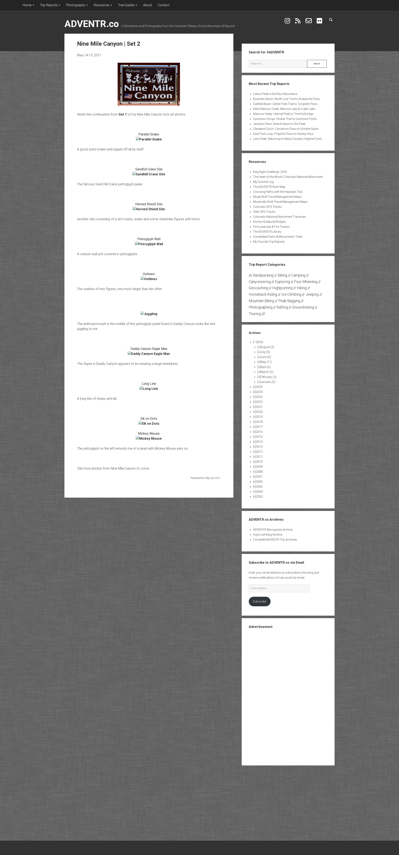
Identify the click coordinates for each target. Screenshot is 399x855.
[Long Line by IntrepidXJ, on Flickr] (148, 389)
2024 (259, 392)
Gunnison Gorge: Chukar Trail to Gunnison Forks (285, 119)
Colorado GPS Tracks (267, 206)
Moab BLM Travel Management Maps (277, 196)
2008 (259, 471)
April (265, 367)
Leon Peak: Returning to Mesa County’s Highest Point (287, 138)
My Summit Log (263, 181)
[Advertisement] (288, 696)
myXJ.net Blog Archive (267, 534)
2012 (259, 451)
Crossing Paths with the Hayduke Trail (277, 191)
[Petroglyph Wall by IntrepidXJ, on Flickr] (149, 244)
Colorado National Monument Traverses (279, 216)
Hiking (302, 288)
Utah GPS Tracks (264, 211)
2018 (259, 421)
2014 (259, 441)
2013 (259, 446)
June (265, 357)
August (267, 347)
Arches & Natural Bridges (269, 221)
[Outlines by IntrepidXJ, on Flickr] (149, 279)
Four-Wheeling (305, 281)
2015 (259, 436)
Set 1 (123, 114)
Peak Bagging (289, 301)
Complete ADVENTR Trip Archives (275, 539)
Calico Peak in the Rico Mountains (275, 94)
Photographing (260, 307)
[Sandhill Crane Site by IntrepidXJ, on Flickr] (148, 174)
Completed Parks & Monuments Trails (278, 236)
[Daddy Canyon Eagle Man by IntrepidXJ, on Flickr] (149, 354)
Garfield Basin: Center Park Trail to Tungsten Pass (285, 104)
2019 (259, 416)
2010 (259, 461)
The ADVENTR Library (267, 231)
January (267, 382)
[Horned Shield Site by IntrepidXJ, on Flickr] (149, 209)
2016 (259, 431)
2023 (259, 397)
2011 (259, 456)
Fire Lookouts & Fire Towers (271, 226)
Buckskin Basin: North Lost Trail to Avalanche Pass (286, 99)
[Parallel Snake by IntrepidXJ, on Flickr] (149, 139)
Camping (298, 275)
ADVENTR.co (91, 23)
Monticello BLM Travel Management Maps (280, 201)
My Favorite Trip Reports (269, 241)
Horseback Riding (263, 294)
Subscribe (259, 601)
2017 (259, 426)
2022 (259, 402)
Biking (282, 275)
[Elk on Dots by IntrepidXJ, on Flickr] (148, 424)
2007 (259, 476)
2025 (259, 387)
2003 (259, 496)
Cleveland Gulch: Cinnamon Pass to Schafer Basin (286, 128)
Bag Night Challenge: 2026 (270, 171)
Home (27, 5)
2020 (259, 411)
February (268, 377)
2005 (259, 486)
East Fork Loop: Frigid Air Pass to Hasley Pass (283, 133)
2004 (259, 491)
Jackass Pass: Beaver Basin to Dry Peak (279, 123)
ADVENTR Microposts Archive (273, 529)
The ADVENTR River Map (269, 186)
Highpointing (282, 288)
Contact (163, 5)
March (266, 372)
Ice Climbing (291, 294)
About (147, 5)
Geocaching (258, 288)
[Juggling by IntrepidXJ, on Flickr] (148, 314)
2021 (259, 406)
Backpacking (263, 275)
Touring (255, 313)
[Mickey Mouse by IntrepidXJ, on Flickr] (149, 438)
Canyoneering (260, 281)
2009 (259, 466)
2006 (259, 481)
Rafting (282, 307)
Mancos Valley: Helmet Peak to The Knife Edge (283, 114)
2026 (260, 342)
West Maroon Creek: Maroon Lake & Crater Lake (284, 109)
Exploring (282, 281)
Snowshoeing (303, 307)
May (266, 362)
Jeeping (312, 294)
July (265, 352)
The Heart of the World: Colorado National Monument (288, 176)
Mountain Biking (261, 301)
